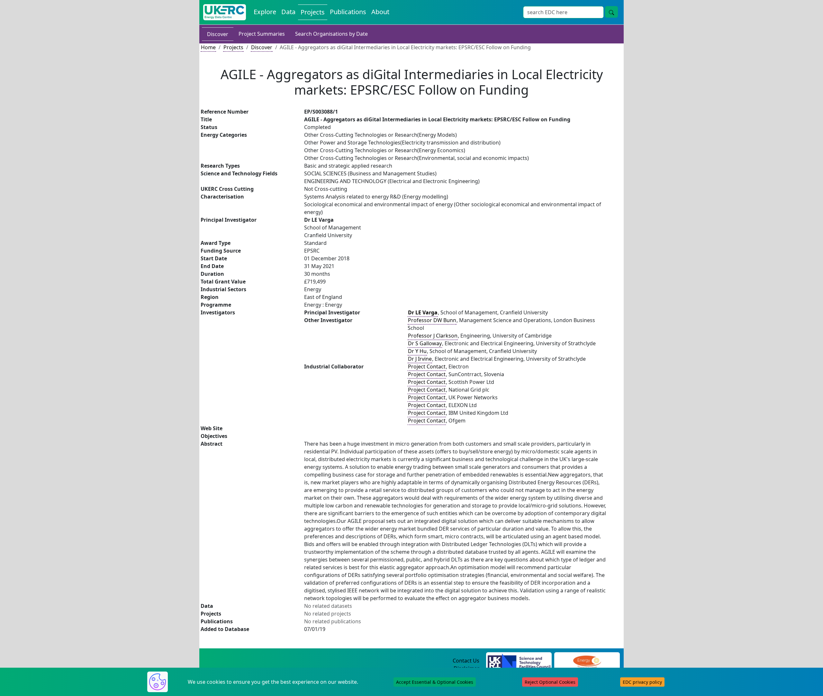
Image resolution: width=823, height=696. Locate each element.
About (380, 11)
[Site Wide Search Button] (611, 12)
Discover (217, 34)
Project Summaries (262, 33)
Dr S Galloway (425, 343)
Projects (313, 12)
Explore (265, 11)
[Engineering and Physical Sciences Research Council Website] (586, 660)
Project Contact (427, 366)
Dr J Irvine (420, 358)
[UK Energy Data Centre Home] (224, 12)
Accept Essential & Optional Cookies (434, 682)
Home (208, 47)
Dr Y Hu (417, 351)
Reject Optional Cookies (550, 682)
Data (288, 11)
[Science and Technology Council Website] (519, 660)
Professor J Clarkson (432, 335)
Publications (348, 11)
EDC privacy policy (642, 682)
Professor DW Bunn (432, 320)
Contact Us (466, 660)
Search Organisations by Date (331, 33)
